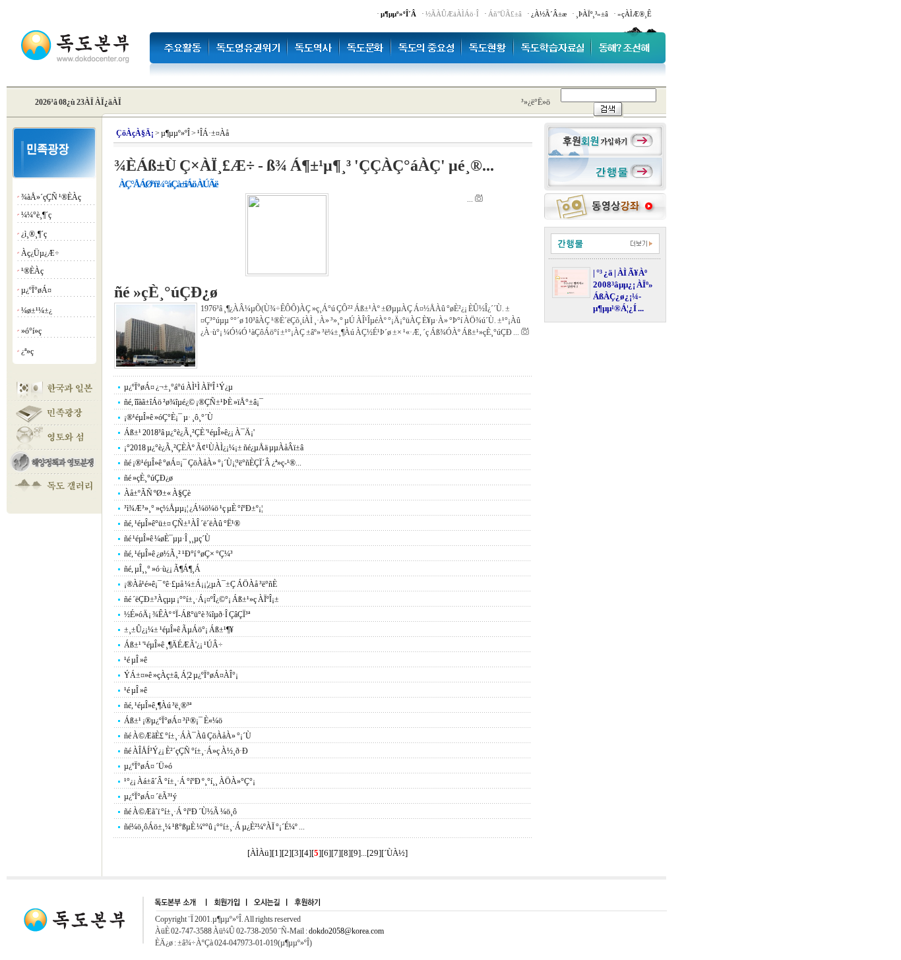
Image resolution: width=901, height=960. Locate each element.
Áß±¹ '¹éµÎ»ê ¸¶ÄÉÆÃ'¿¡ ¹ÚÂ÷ (173, 644)
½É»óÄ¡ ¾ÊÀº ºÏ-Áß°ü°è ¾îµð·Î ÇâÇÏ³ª (187, 614)
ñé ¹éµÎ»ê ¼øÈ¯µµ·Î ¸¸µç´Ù (167, 538)
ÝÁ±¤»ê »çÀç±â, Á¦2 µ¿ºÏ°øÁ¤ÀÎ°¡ (181, 675)
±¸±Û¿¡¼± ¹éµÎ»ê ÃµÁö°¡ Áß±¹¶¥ (178, 629)
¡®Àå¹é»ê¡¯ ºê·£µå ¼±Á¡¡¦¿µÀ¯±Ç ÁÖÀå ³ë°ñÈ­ (200, 584)
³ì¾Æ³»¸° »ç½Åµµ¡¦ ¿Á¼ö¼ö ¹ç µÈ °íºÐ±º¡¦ (193, 508)
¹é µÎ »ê (135, 660)
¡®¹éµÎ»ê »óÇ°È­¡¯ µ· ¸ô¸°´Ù (168, 417)
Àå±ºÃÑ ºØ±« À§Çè (157, 493)
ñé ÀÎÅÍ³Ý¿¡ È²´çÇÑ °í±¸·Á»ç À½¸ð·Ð (186, 751)
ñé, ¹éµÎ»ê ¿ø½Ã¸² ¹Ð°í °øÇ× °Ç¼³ (178, 553)
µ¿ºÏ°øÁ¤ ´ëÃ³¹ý (150, 796)
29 (374, 853)
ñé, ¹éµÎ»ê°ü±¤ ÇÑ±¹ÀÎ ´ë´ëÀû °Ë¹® (182, 523)
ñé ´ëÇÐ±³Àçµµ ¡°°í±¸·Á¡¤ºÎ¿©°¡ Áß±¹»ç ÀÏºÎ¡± (201, 599)
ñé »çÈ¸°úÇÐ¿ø (148, 478)
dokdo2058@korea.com (346, 931)
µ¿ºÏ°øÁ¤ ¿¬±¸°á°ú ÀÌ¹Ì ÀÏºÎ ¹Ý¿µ (178, 387)
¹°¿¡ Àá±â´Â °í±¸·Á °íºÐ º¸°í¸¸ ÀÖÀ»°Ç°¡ (189, 781)
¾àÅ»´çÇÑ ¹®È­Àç (51, 197)
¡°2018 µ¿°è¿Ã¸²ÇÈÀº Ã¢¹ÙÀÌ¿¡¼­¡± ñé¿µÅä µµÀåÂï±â (213, 447)
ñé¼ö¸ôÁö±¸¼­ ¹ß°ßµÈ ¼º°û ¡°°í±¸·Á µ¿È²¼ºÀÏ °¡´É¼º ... (214, 826)
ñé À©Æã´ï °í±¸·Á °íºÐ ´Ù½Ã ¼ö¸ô (180, 811)
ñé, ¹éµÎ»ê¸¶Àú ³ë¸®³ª (157, 705)
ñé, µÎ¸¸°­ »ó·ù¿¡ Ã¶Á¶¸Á (162, 569)
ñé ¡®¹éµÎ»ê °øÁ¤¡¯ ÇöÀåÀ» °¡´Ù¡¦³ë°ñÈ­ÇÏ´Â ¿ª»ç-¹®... (212, 462)
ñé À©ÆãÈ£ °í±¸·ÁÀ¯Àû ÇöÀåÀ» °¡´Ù (187, 735)
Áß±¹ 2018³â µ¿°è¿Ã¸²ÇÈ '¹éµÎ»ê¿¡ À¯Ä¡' (189, 432)
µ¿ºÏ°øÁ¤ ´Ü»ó (148, 766)
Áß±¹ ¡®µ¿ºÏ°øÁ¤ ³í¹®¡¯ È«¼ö (173, 720)
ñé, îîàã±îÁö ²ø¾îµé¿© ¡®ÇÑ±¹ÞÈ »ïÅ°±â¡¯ (193, 402)
